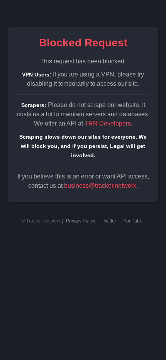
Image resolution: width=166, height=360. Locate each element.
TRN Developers (108, 123)
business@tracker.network (100, 185)
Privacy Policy (80, 221)
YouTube (133, 221)
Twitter (109, 221)
